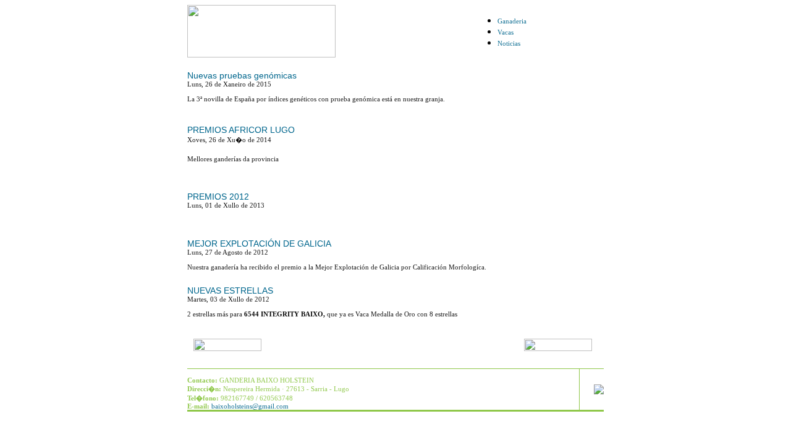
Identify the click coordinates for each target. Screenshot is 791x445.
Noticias (508, 43)
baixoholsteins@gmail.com (250, 406)
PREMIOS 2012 (218, 196)
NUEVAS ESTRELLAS (230, 290)
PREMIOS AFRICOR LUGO (241, 130)
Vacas (505, 32)
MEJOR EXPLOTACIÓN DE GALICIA (259, 243)
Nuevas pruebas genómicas (242, 75)
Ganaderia (512, 21)
